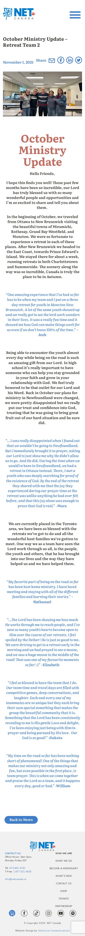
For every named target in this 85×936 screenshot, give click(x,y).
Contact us (64, 883)
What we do (63, 860)
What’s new (64, 876)
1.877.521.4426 (22, 871)
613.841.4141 (17, 868)
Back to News (21, 819)
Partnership (63, 906)
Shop (63, 891)
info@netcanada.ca (15, 879)
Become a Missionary (64, 868)
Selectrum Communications (54, 930)
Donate (64, 898)
